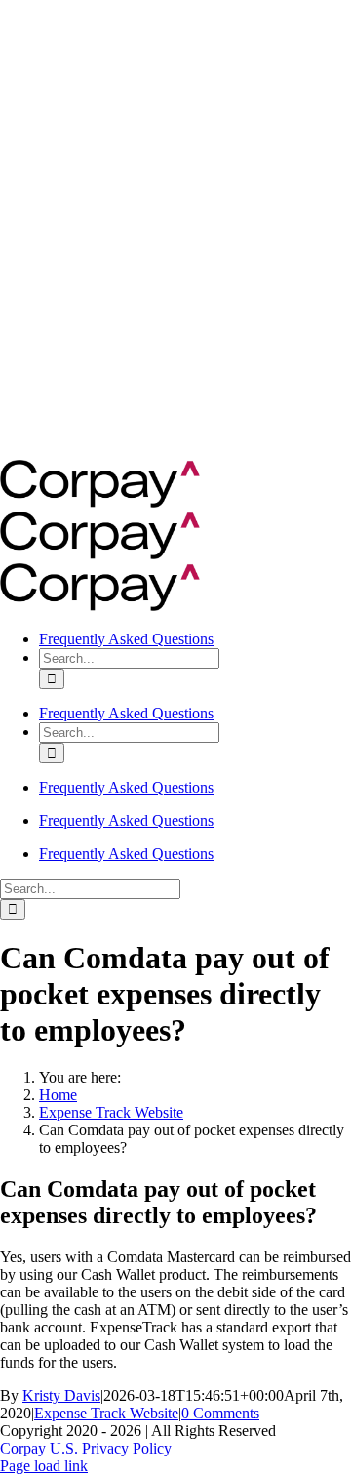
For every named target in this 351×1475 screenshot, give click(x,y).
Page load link (44, 1465)
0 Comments (220, 1413)
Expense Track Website (106, 1413)
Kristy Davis (61, 1395)
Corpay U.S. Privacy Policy (86, 1448)
